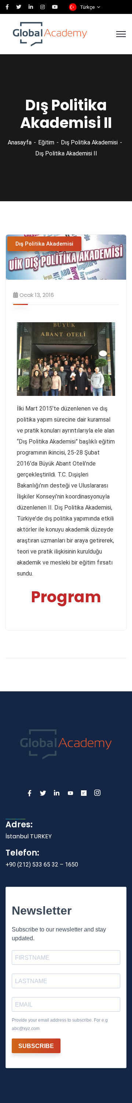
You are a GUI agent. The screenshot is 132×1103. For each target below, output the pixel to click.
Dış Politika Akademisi (89, 142)
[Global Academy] (50, 33)
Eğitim (46, 142)
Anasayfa (20, 142)
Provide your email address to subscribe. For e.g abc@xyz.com (60, 1024)
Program (66, 597)
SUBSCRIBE (36, 1046)
